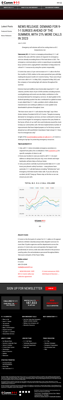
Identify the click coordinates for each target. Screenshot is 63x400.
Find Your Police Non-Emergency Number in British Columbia (31, 320)
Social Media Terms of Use (49, 393)
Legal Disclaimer (38, 395)
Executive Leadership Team (10, 343)
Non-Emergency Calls (29, 316)
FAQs (45, 349)
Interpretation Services (8, 334)
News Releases (6, 35)
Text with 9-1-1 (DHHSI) (9, 332)
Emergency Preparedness (51, 345)
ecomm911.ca (53, 151)
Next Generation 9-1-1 (50, 316)
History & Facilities (7, 345)
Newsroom (5, 355)
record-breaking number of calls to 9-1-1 (40, 137)
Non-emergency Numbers (52, 7)
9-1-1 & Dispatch (6, 316)
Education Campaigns (49, 343)
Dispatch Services (7, 329)
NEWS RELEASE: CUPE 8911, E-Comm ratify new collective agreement (26, 273)
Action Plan (5, 366)
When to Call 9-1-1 (9, 7)
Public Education (48, 338)
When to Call (6, 319)
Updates (5, 353)
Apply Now (26, 347)
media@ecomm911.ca (25, 267)
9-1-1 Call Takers (27, 341)
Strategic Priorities (8, 360)
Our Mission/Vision (7, 341)
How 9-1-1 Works (7, 321)
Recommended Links (49, 347)
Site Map (46, 395)
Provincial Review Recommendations (7, 363)
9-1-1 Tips (46, 341)
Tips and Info (6, 323)
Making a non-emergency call (30, 323)
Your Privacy (37, 393)
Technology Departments (29, 343)
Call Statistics (6, 325)
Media (58, 393)
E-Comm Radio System (8, 347)
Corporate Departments (29, 345)
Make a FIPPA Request (8, 327)
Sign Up (50, 288)
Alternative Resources (29, 325)
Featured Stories (6, 31)
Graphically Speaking (55, 396)
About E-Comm (6, 338)
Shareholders (6, 349)
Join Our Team (26, 338)
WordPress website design (41, 396)
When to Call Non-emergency (29, 7)
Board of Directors (7, 351)
